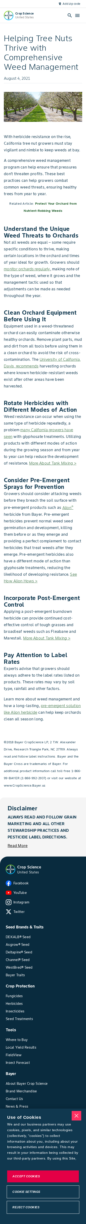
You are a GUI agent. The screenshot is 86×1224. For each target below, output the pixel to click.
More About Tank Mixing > (52, 463)
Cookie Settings (26, 1192)
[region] (43, 1166)
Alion (68, 507)
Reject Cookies (25, 1207)
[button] (10, 869)
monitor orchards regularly (27, 269)
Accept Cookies (26, 1176)
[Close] (76, 1115)
